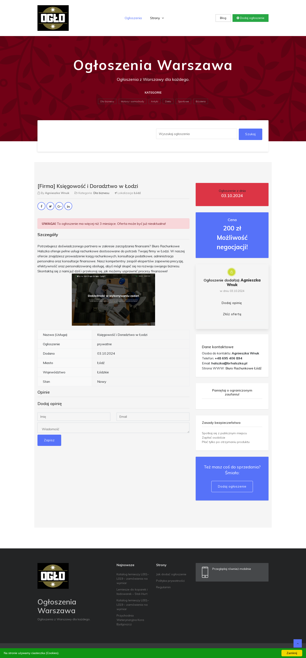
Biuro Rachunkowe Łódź (243, 368)
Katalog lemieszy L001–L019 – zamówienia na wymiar (133, 578)
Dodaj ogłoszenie (251, 18)
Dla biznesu (107, 101)
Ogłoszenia (133, 18)
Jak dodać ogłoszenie (171, 574)
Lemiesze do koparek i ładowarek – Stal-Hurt (132, 592)
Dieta (168, 101)
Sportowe (183, 101)
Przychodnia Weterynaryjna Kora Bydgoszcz (130, 620)
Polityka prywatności (170, 581)
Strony (155, 18)
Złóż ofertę (232, 314)
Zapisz (49, 440)
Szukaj (250, 134)
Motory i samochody (132, 101)
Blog (223, 18)
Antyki (154, 101)
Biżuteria (201, 101)
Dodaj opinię (231, 303)
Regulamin (163, 587)
